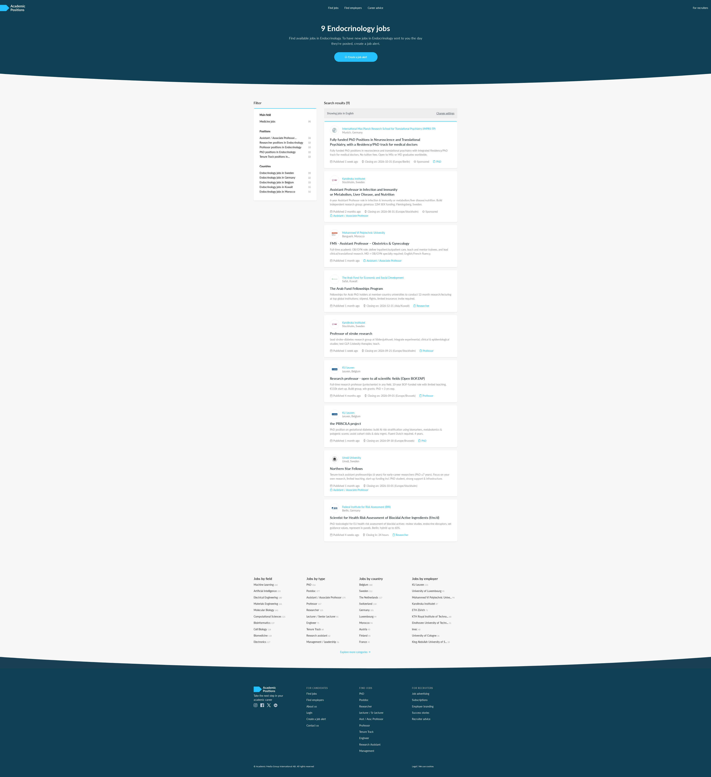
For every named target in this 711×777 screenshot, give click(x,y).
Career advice (375, 8)
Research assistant (318, 635)
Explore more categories (354, 652)
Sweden (360, 182)
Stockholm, (349, 182)
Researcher (422, 306)
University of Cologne (425, 635)
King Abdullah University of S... (431, 642)
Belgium (355, 371)
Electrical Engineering (268, 597)
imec (416, 629)
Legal (414, 766)
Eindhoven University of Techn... (431, 623)
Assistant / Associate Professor (350, 215)
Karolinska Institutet (353, 178)
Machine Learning (266, 584)
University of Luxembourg (428, 591)
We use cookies (426, 766)
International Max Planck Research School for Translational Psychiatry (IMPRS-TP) (388, 128)
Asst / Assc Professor (371, 719)
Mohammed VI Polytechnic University (363, 232)
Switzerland (367, 603)
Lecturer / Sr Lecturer (371, 712)
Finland (364, 635)
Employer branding (422, 706)
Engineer (312, 623)
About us (311, 706)
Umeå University (351, 457)
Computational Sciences (269, 616)
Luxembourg (367, 616)
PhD (438, 161)
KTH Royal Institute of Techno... (431, 616)
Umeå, (346, 461)
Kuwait (353, 281)
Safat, (345, 281)
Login (309, 712)
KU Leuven (348, 367)
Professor (427, 351)
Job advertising (420, 693)
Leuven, (346, 371)
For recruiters (700, 8)
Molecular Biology (266, 610)
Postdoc (313, 591)
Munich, (347, 132)
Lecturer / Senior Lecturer (322, 616)
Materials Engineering (268, 603)
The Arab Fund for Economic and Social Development (373, 277)
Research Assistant (369, 744)
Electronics (262, 642)
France (364, 642)
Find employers (353, 8)
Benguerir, (348, 236)
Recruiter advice (421, 719)
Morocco (359, 236)
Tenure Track (315, 629)
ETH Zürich (420, 610)
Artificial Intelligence (267, 591)
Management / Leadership (322, 642)
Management (366, 751)
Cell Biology (262, 629)
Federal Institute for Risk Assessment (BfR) (366, 507)
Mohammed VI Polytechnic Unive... (433, 597)
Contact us (312, 725)
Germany (357, 132)
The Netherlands (370, 597)
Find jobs (333, 8)
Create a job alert (357, 57)
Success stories (420, 712)
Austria (364, 629)
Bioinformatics (264, 623)
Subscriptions (420, 700)
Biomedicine (263, 635)
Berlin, (346, 510)
